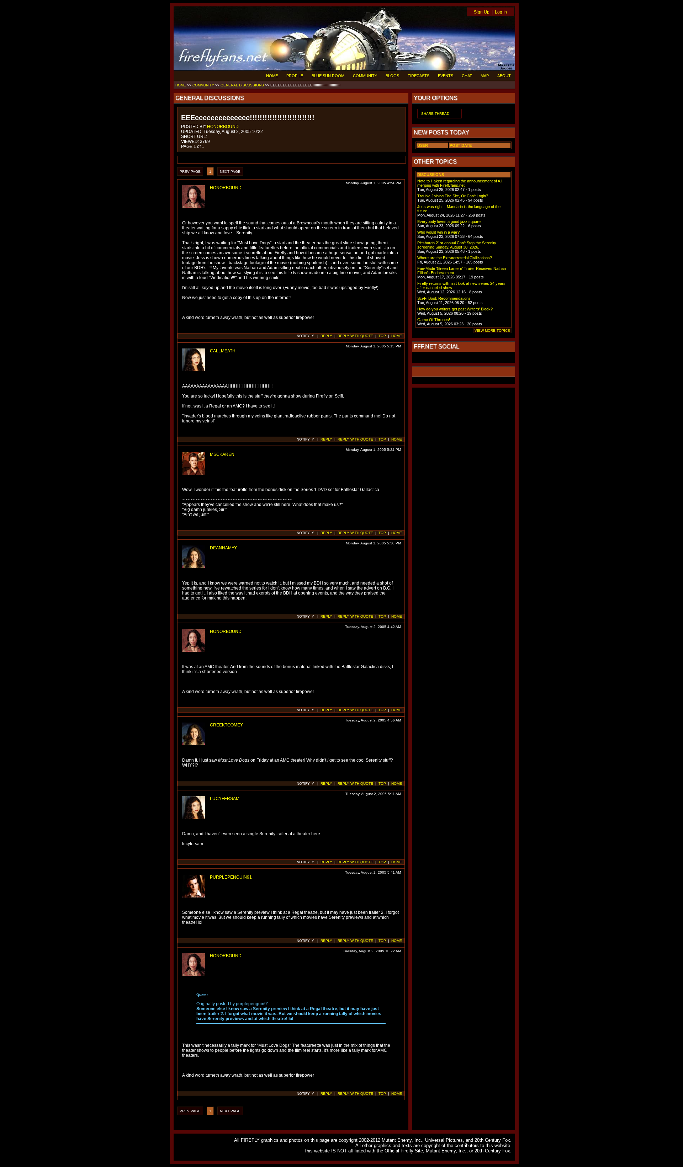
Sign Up (481, 12)
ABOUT (504, 76)
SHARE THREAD (435, 114)
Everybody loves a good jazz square (449, 221)
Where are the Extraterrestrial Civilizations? (454, 258)
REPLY (326, 336)
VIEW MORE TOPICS (492, 330)
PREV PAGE (190, 172)
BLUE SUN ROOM (328, 76)
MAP (485, 76)
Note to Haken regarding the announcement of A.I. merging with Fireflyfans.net (460, 183)
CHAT (467, 76)
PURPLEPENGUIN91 (231, 877)
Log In (501, 12)
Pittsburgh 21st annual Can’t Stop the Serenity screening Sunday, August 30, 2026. (456, 245)
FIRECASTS (418, 76)
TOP (382, 336)
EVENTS (445, 76)
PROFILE (294, 76)
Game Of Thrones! (433, 320)
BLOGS (392, 76)
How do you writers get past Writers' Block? (455, 309)
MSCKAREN (222, 454)
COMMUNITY (365, 76)
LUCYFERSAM (224, 798)
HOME (272, 76)
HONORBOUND (223, 126)
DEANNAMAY (223, 547)
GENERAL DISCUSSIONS (242, 85)
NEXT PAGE (230, 172)
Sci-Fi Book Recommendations (444, 298)
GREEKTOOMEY (226, 725)
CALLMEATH (222, 350)
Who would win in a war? (438, 232)
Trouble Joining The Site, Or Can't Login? (452, 196)
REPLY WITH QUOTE (355, 336)
